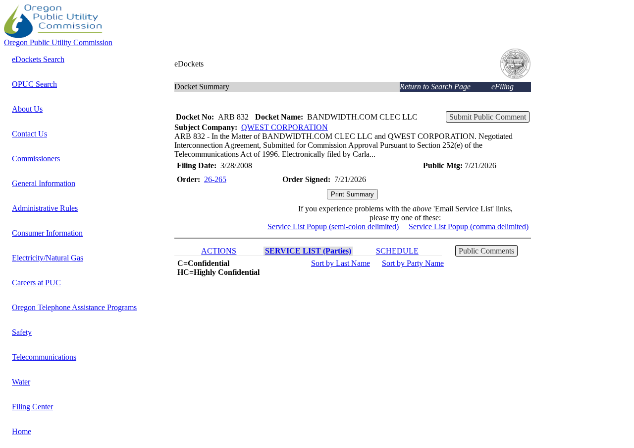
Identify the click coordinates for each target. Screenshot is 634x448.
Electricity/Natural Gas (47, 258)
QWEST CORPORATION (284, 127)
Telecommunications (44, 357)
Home (21, 431)
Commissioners (36, 158)
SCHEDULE (397, 251)
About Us (27, 109)
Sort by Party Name (413, 263)
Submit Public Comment (487, 117)
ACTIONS (218, 251)
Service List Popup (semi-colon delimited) (333, 226)
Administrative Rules (45, 208)
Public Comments (486, 251)
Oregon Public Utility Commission (58, 42)
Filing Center (32, 406)
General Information (43, 183)
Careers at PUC (36, 282)
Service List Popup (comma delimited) (468, 226)
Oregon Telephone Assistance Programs (74, 307)
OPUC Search (34, 84)
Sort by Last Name (340, 263)
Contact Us (29, 133)
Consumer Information (47, 233)
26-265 (215, 179)
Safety (22, 332)
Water (21, 382)
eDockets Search (38, 59)
